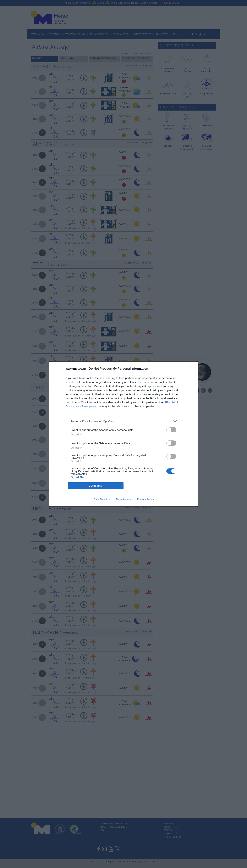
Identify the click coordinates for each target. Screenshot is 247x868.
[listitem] (123, 421)
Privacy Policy (145, 499)
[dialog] (123, 434)
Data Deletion (101, 499)
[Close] (190, 369)
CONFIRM (96, 485)
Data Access (123, 499)
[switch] (171, 429)
